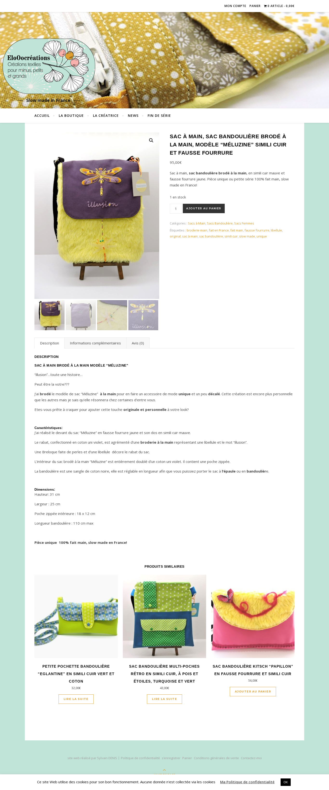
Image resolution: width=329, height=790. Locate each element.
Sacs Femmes (244, 223)
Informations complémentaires (95, 343)
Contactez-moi (251, 758)
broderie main (197, 230)
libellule (276, 230)
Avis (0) (138, 343)
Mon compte (235, 6)
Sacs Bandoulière (220, 223)
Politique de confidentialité (140, 758)
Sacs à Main (196, 223)
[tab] (49, 343)
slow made (247, 236)
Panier (255, 6)
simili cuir (231, 236)
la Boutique (71, 115)
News (133, 115)
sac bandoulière (211, 236)
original (175, 236)
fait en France (219, 230)
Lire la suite (76, 699)
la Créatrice (106, 115)
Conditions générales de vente (216, 758)
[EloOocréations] (48, 66)
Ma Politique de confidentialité (247, 781)
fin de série (159, 115)
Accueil (42, 115)
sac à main (190, 236)
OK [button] (285, 782)
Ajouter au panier (203, 208)
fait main (236, 230)
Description (49, 343)
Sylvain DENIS (107, 758)
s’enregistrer (171, 758)
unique (262, 236)
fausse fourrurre (256, 230)
